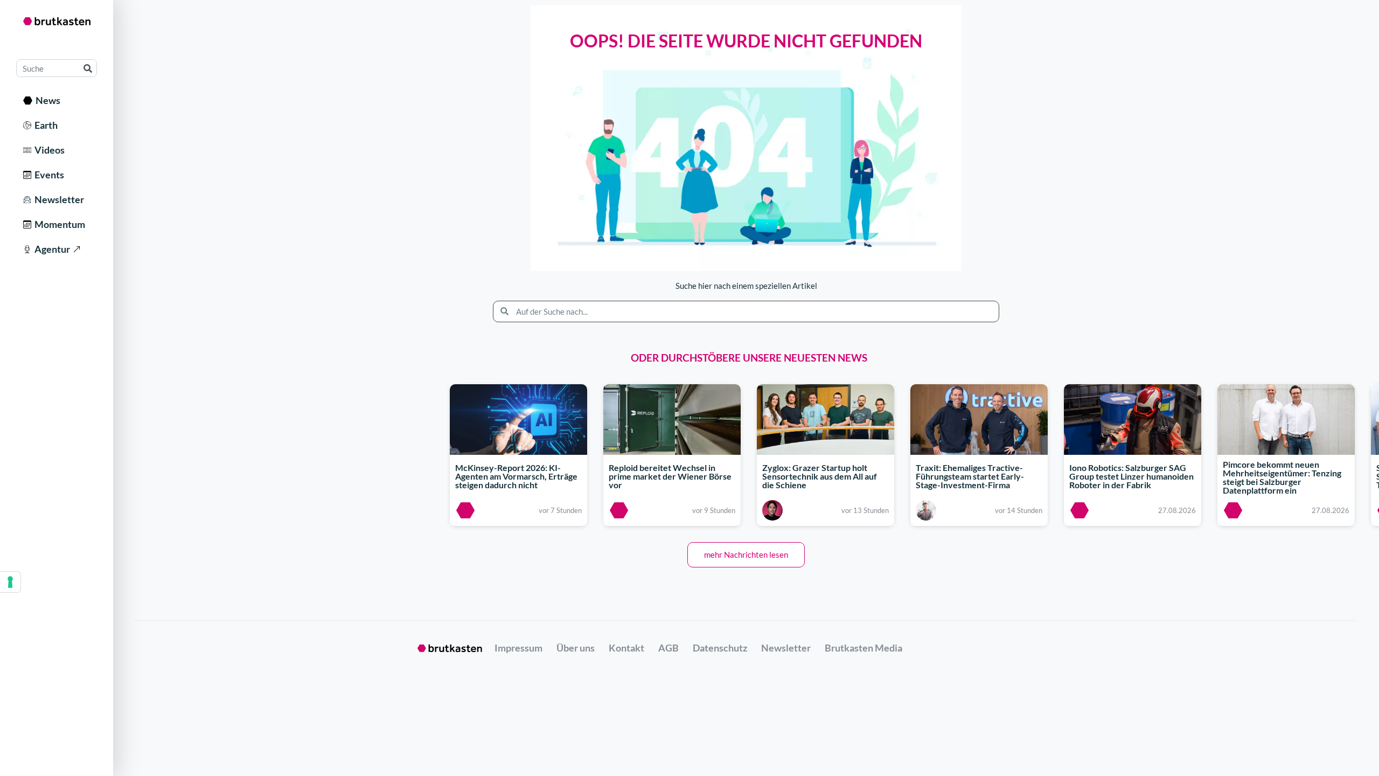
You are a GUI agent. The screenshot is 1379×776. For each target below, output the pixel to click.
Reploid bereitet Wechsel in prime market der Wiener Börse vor (670, 476)
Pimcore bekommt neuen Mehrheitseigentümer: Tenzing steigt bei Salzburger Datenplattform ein (1282, 478)
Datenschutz (720, 648)
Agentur (50, 249)
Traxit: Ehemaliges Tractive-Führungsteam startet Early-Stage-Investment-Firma (970, 476)
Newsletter (57, 199)
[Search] (87, 68)
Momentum (58, 224)
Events (47, 175)
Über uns (575, 648)
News (46, 100)
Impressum (518, 648)
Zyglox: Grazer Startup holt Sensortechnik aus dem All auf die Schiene (819, 476)
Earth (44, 125)
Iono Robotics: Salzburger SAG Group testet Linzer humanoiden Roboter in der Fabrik (1131, 476)
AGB (668, 648)
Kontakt (626, 648)
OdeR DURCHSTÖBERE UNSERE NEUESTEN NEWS (749, 357)
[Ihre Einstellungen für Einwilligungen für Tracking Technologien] (10, 582)
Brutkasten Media (863, 648)
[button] (746, 554)
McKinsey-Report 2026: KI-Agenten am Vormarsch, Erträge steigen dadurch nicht (516, 476)
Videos (48, 150)
